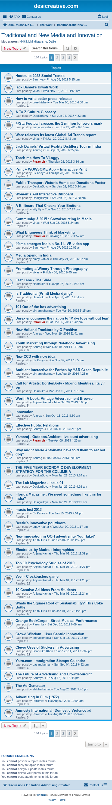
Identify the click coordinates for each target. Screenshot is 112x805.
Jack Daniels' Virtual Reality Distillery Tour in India (58, 146)
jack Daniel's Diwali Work (36, 87)
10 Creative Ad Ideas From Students (45, 590)
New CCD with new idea (35, 356)
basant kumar (42, 664)
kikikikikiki (26, 41)
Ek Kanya (39, 173)
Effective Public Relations (37, 425)
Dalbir (52, 41)
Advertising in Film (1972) (37, 697)
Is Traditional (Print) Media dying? (44, 293)
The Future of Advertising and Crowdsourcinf (53, 674)
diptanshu (40, 41)
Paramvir (39, 161)
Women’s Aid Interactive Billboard (44, 194)
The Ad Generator (30, 686)
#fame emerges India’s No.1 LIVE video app (52, 244)
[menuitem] (14, 16)
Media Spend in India (33, 255)
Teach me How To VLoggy (37, 158)
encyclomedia (42, 127)
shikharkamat (42, 689)
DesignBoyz (41, 115)
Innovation (24, 412)
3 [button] (63, 57)
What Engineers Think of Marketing (45, 232)
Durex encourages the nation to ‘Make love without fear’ (62, 318)
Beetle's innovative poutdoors (40, 523)
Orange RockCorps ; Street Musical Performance (56, 621)
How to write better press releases (43, 99)
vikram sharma (42, 310)
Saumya (38, 79)
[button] (75, 57)
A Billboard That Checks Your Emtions (47, 206)
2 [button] (57, 57)
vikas (36, 91)
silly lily (37, 209)
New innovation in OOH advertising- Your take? (55, 536)
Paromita (38, 624)
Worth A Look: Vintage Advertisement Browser (54, 398)
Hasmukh (39, 283)
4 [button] (69, 57)
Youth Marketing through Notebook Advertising (55, 343)
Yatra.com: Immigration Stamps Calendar (50, 661)
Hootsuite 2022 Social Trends (39, 76)
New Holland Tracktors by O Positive (46, 330)
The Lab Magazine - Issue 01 (39, 483)
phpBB (41, 794)
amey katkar (41, 259)
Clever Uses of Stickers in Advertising (47, 647)
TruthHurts (40, 540)
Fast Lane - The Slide (33, 280)
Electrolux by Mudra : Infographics (44, 550)
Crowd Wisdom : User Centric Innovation (49, 634)
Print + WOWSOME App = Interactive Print (51, 169)
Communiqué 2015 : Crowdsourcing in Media (53, 219)
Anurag (37, 150)
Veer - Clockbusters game (36, 576)
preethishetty (41, 102)
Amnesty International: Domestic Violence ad (53, 710)
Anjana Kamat (42, 402)
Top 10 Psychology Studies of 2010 (44, 563)
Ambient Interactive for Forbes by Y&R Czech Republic (61, 370)
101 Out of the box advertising (40, 307)
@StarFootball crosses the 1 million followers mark (58, 123)
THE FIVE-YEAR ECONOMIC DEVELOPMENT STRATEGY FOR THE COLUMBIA (53, 470)
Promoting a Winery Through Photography (51, 269)
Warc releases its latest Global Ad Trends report (55, 135)
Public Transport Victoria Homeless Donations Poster (60, 183)
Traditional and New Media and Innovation (51, 35)
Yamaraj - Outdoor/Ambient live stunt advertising (56, 437)
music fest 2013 (28, 510)
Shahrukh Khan (43, 651)
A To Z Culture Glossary (35, 112)
